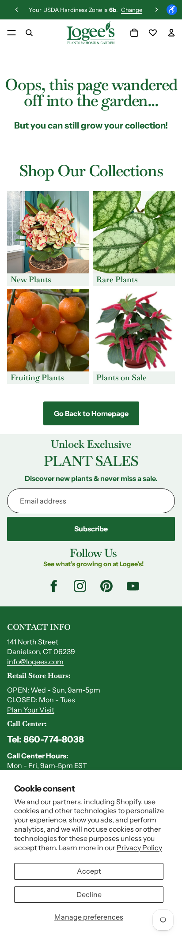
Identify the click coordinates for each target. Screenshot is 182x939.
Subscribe (91, 528)
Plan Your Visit (30, 709)
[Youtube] (132, 586)
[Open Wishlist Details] (153, 33)
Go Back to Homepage (91, 413)
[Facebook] (53, 586)
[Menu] (11, 32)
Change (131, 9)
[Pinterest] (106, 586)
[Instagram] (79, 586)
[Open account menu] (171, 32)
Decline (89, 894)
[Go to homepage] (90, 32)
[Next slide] (156, 9)
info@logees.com (35, 661)
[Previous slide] (17, 9)
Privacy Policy (139, 847)
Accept (89, 871)
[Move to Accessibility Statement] (172, 9)
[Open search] (29, 32)
